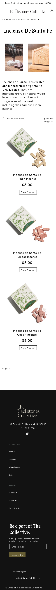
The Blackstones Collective (28, 587)
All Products (8, 19)
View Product (28, 191)
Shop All (12, 459)
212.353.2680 (28, 428)
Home (12, 451)
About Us (13, 492)
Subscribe (17, 555)
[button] (3, 10)
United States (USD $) (26, 577)
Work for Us (14, 508)
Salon (11, 475)
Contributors (14, 467)
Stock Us (12, 500)
